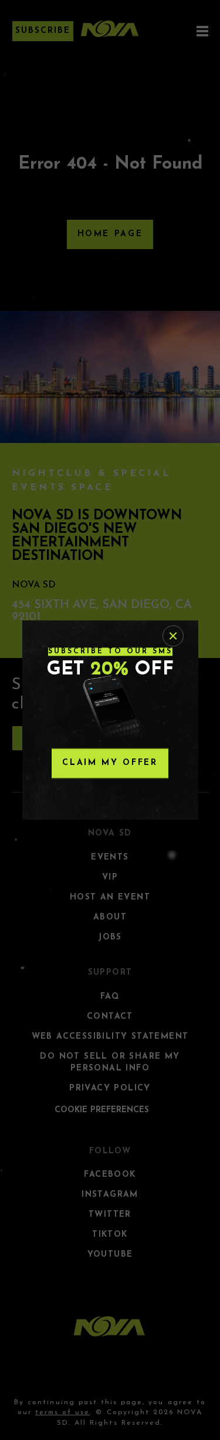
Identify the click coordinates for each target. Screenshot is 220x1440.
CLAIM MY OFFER (109, 762)
